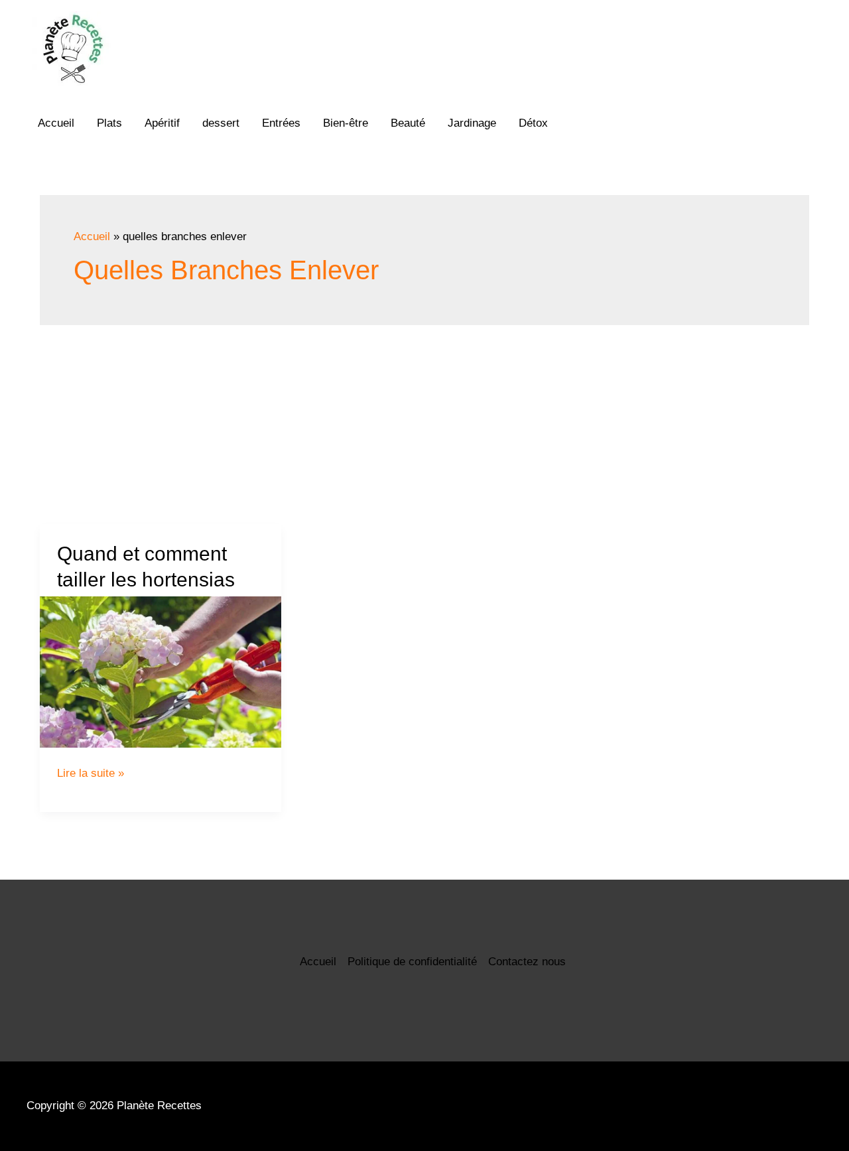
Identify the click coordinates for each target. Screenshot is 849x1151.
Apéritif (162, 123)
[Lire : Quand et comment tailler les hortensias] (160, 671)
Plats (109, 123)
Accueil (56, 123)
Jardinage (472, 123)
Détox (533, 123)
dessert (220, 123)
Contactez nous (527, 961)
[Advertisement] (424, 424)
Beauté (408, 123)
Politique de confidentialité (412, 961)
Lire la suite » (90, 773)
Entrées (281, 123)
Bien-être (345, 123)
